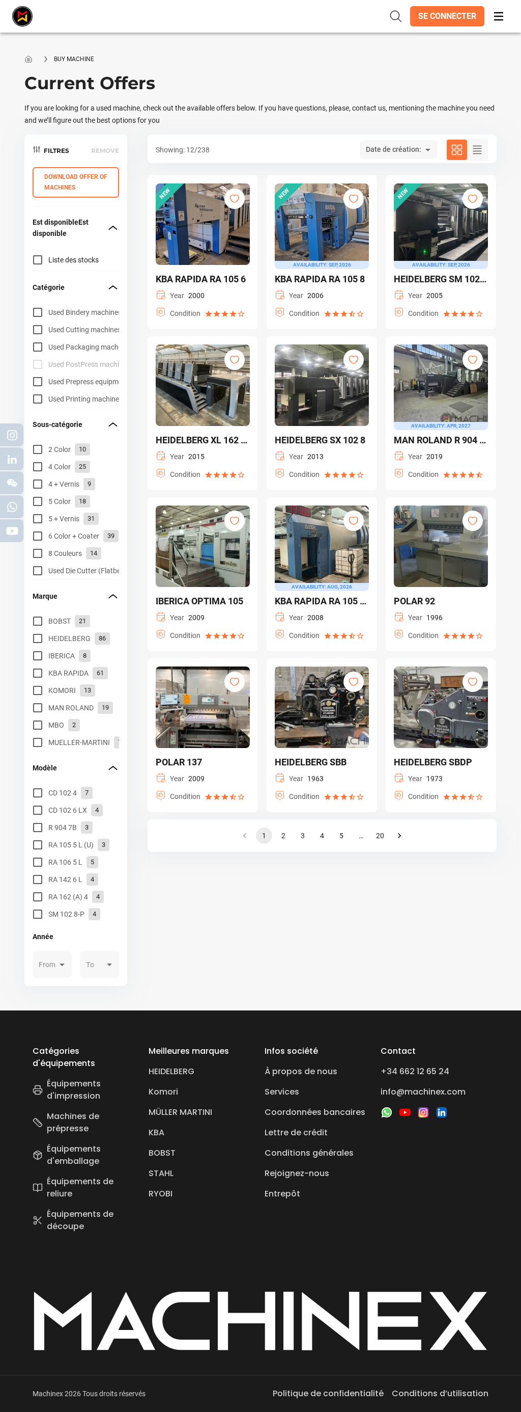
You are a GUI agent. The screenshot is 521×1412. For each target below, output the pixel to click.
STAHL (161, 1173)
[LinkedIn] (442, 1112)
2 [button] (283, 836)
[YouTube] (405, 1112)
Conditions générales (309, 1153)
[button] (447, 16)
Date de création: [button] (393, 149)
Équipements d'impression (74, 1090)
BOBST (162, 1153)
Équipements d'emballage (74, 1155)
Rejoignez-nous (297, 1173)
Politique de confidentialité (328, 1393)
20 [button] (380, 836)
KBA (156, 1132)
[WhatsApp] (387, 1112)
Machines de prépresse (73, 1122)
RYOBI (160, 1194)
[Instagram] (423, 1112)
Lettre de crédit (296, 1132)
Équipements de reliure (80, 1188)
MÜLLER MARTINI (180, 1112)
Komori (163, 1092)
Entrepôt (282, 1194)
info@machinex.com (423, 1092)
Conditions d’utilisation (440, 1393)
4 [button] (322, 836)
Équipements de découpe (80, 1220)
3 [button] (303, 836)
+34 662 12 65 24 (415, 1071)
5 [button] (341, 836)
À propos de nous (301, 1071)
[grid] (76, 356)
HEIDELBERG (171, 1071)
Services (282, 1092)
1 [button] (264, 836)
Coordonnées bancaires (315, 1112)
